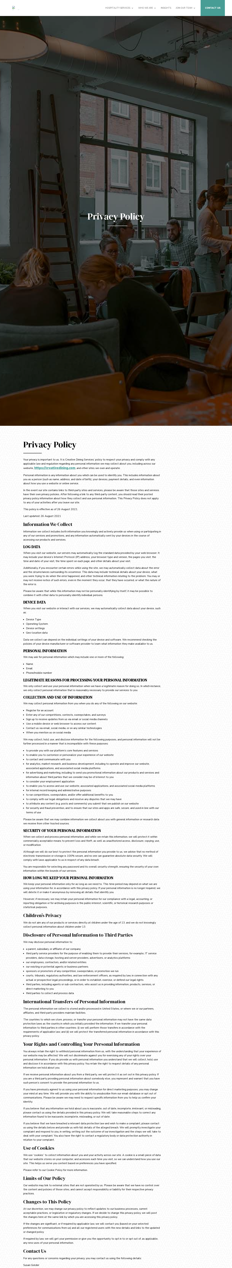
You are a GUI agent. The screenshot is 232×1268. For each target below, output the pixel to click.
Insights (166, 8)
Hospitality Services (117, 8)
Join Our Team (184, 8)
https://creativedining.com (54, 468)
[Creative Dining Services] (17, 8)
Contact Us (212, 8)
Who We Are (145, 8)
